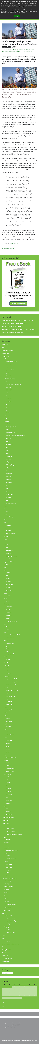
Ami (7, 511)
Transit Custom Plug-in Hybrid (14, 834)
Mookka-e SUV (10, 771)
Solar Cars (5, 956)
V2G (7, 500)
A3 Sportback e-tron (11, 361)
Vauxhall (6, 760)
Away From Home (11, 932)
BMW (5, 381)
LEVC (5, 837)
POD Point (8, 479)
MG (5, 624)
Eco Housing (7, 881)
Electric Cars (5, 356)
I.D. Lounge (9, 794)
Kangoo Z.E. (9, 864)
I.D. (6, 786)
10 (24, 990)
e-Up (7, 780)
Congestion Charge (7, 350)
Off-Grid (6, 892)
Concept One (9, 710)
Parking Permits (6, 950)
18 (29, 992)
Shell (7, 488)
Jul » (3, 1006)
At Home (8, 929)
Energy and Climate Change (22, 50)
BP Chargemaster (11, 427)
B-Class (8, 609)
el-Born (8, 718)
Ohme (7, 471)
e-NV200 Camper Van (11, 859)
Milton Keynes (6, 941)
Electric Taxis (5, 820)
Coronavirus (5, 353)
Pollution (18, 52)
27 (4, 998)
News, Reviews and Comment (10, 944)
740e (7, 393)
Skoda (5, 724)
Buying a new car (10, 918)
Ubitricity (8, 497)
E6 (6, 418)
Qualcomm (9, 482)
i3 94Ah (10, 401)
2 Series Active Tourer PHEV (13, 384)
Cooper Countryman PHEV (13, 635)
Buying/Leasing (8, 915)
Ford (5, 528)
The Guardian (13, 244)
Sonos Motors (8, 958)
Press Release (6, 953)
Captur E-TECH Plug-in (12, 690)
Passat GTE (9, 800)
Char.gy (8, 429)
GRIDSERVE (9, 456)
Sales (5, 713)
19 (34, 992)
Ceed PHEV (9, 572)
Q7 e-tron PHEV (10, 370)
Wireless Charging (11, 503)
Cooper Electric (10, 638)
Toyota (6, 755)
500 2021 (8, 525)
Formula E (6, 536)
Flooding (6, 889)
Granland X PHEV (10, 768)
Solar (7, 491)
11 (29, 990)
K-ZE (7, 693)
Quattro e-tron (10, 373)
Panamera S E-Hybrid (11, 682)
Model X (8, 749)
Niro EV (8, 578)
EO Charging (9, 444)
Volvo (5, 806)
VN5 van (8, 839)
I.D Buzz (8, 872)
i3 (6, 396)
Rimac (5, 707)
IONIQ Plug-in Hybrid (11, 556)
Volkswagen (7, 774)
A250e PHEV (9, 606)
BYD (5, 416)
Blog (3, 347)
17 (24, 992)
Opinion (4, 947)
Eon (7, 447)
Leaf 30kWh (11, 654)
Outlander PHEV (10, 643)
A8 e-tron (8, 364)
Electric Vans (5, 823)
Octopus (8, 468)
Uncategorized (6, 961)
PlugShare (8, 476)
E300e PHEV (9, 615)
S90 (7, 809)
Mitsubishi (6, 641)
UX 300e (8, 595)
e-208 (7, 670)
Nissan (5, 646)
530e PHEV (9, 390)
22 (14, 995)
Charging (6, 421)
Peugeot (6, 665)
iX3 (6, 410)
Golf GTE (8, 783)
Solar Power (7, 907)
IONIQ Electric (9, 550)
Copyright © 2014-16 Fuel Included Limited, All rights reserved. (19, 1040)
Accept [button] (16, 16)
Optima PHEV (9, 584)
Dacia (5, 514)
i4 (6, 404)
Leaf (7, 651)
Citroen (6, 509)
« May (3, 1002)
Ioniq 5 (7, 547)
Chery (5, 506)
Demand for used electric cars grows (12, 332)
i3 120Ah (10, 398)
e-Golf (7, 777)
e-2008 (7, 668)
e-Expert (8, 673)
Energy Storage (8, 886)
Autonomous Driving (9, 379)
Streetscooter (10, 828)
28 (9, 998)
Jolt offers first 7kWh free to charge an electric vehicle (17, 320)
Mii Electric (9, 721)
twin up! (8, 803)
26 (34, 995)
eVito (7, 845)
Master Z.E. (9, 867)
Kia (4, 570)
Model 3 (8, 743)
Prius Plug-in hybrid (11, 757)
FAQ (3, 913)
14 (9, 992)
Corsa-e (8, 659)
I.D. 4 (7, 875)
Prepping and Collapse (10, 904)
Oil (4, 895)
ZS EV (7, 629)
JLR (5, 567)
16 (19, 992)
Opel (5, 657)
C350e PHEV (9, 612)
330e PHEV (9, 387)
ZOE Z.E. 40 (11, 701)
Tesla (5, 738)
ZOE (7, 699)
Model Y (8, 752)
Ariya (7, 648)
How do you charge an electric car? (12, 326)
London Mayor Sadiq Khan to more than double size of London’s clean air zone (19, 44)
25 (29, 995)
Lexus (5, 593)
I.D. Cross (8, 791)
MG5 (7, 626)
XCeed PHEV (9, 590)
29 (14, 998)
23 (19, 995)
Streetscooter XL (10, 831)
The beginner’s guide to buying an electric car (15, 323)
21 (9, 995)
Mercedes (7, 604)
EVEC (5, 520)
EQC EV (8, 618)
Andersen (8, 424)
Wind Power (7, 910)
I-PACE (7, 564)
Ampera (8, 763)
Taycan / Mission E (11, 685)
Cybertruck (9, 740)
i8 (6, 407)
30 (19, 998)
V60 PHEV (8, 812)
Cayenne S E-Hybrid (11, 679)
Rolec (7, 485)
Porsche (6, 676)
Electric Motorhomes (8, 817)
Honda (5, 539)
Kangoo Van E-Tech (11, 696)
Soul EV (8, 587)
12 (34, 990)
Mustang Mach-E (10, 533)
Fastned (8, 453)
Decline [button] (23, 16)
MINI (5, 632)
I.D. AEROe (8, 789)
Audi (5, 358)
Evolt (7, 450)
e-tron (7, 367)
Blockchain (5, 344)
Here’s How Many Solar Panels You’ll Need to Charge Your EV (18, 329)
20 (4, 995)
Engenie (8, 441)
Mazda (5, 598)
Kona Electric (9, 559)
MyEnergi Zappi (10, 465)
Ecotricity (8, 438)
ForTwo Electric (10, 735)
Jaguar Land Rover (9, 562)
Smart (5, 729)
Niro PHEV (8, 581)
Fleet (3, 935)
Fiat (5, 522)
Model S (8, 746)
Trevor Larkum (28, 52)
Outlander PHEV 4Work (12, 850)
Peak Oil (6, 898)
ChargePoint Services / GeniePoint (15, 435)
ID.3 (7, 797)
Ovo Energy (9, 474)
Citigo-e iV (8, 726)
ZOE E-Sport (9, 704)
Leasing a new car (11, 924)
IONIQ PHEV (9, 553)
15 (14, 992)
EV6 (7, 575)
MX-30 (7, 601)
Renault (6, 688)
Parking (6, 662)
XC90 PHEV (9, 814)
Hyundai (6, 545)
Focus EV (8, 530)
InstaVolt (8, 459)
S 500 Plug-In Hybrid (11, 621)
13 (4, 992)
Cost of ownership (11, 921)
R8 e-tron (8, 376)
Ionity (7, 462)
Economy (6, 884)
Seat (5, 716)
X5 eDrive (8, 413)
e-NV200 (8, 856)
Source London (10, 494)
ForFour (8, 732)
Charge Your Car (10, 432)
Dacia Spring (9, 517)
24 (24, 995)
